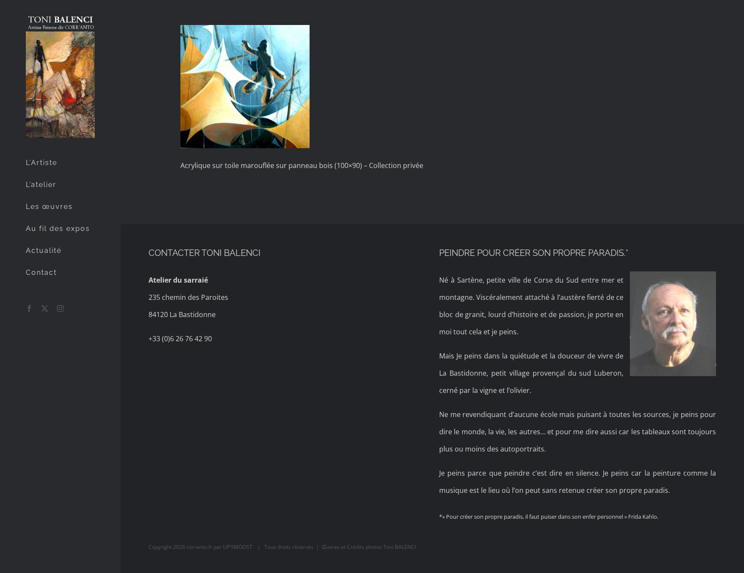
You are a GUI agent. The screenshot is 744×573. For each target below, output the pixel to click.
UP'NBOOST (238, 547)
